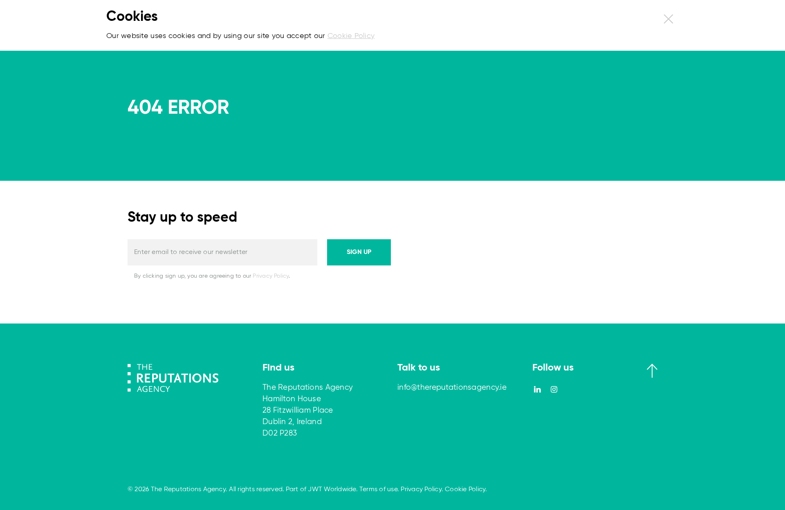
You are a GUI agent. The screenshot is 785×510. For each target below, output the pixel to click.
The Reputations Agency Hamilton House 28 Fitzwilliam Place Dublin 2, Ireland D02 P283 (307, 410)
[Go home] (173, 377)
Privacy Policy (271, 276)
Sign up (359, 252)
